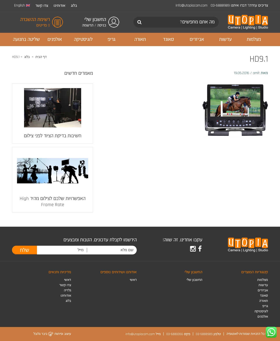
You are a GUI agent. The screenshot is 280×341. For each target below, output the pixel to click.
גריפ (265, 306)
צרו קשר (41, 5)
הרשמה (87, 25)
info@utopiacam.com (191, 5)
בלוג (74, 5)
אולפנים (262, 316)
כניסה (101, 25)
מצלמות (262, 280)
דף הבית (41, 57)
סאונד (264, 295)
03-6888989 (220, 5)
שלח (24, 250)
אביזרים (263, 290)
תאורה (263, 301)
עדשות (263, 285)
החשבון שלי (194, 280)
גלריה (67, 290)
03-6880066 (174, 334)
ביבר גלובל (40, 334)
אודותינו (59, 5)
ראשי (133, 280)
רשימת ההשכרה (35, 20)
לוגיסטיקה (261, 311)
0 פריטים (43, 25)
